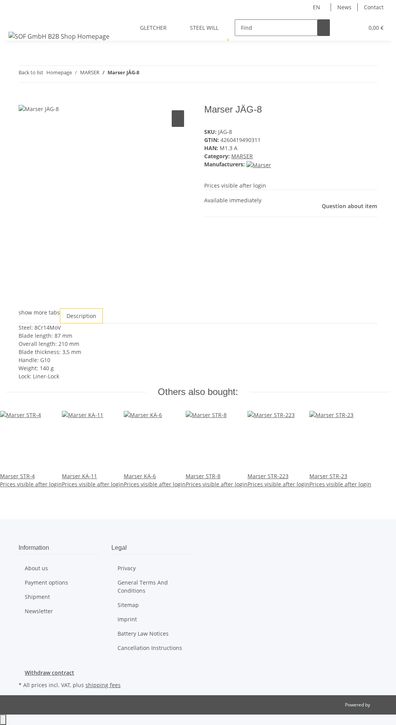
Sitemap (128, 605)
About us (36, 568)
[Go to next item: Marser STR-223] (159, 74)
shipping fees (103, 685)
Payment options (46, 582)
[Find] (323, 27)
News (344, 7)
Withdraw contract (49, 672)
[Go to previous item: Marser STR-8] (145, 74)
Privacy (127, 568)
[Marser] (258, 164)
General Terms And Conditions (143, 586)
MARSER (242, 156)
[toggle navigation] (16, 20)
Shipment (37, 596)
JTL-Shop (380, 704)
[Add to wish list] (178, 118)
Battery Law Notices (143, 633)
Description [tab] (81, 316)
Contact (374, 7)
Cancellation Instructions (150, 647)
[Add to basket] (25, 100)
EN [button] (317, 7)
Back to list (31, 72)
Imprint (127, 619)
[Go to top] (3, 720)
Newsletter (39, 611)
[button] (342, 27)
